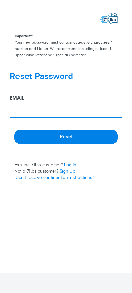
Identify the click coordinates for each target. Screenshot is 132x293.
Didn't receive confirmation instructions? (54, 177)
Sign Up (67, 171)
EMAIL (17, 98)
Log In (70, 164)
